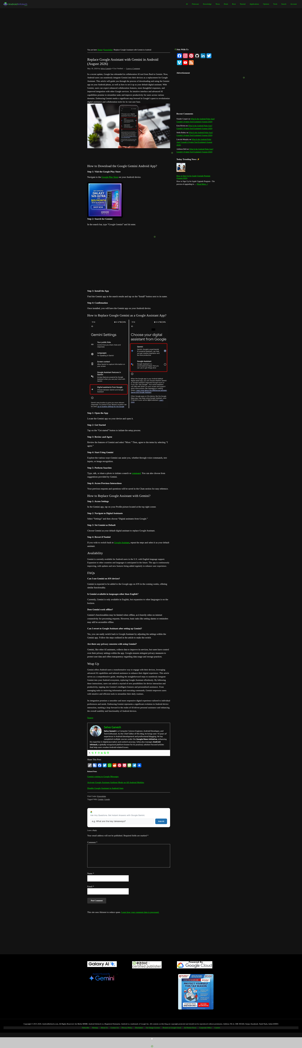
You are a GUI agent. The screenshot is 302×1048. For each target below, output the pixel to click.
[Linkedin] (102, 753)
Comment (92, 842)
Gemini (100, 799)
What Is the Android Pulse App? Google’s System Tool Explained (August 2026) (194, 142)
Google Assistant (121, 542)
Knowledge (101, 796)
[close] (152, 1039)
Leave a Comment (133, 69)
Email (90, 886)
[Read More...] (202, 184)
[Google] (105, 753)
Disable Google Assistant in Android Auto (105, 788)
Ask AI (161, 821)
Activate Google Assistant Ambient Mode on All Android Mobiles (115, 782)
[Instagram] (99, 753)
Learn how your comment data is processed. (140, 912)
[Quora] (93, 753)
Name (90, 873)
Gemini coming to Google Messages (103, 776)
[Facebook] (96, 753)
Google (107, 799)
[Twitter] (89, 753)
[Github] (108, 753)
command (136, 473)
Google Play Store (110, 177)
